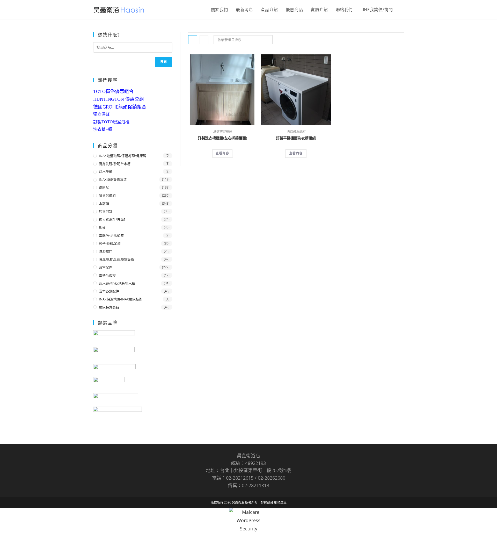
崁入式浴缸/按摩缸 (113, 219)
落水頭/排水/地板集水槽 (117, 283)
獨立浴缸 (101, 114)
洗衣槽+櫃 (102, 129)
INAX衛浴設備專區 (113, 179)
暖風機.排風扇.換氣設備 (116, 259)
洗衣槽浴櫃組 (222, 131)
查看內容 (222, 153)
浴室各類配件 (109, 291)
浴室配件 (105, 267)
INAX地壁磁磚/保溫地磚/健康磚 (122, 155)
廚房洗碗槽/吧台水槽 (114, 163)
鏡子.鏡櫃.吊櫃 (110, 243)
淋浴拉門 (105, 251)
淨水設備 (105, 171)
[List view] (204, 39)
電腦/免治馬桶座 (111, 235)
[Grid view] (192, 39)
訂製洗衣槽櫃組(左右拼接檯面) (222, 137)
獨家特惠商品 (109, 307)
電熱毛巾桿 (107, 275)
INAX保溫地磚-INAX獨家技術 (120, 299)
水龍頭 (104, 203)
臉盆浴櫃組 (107, 195)
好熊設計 (267, 502)
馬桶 (102, 227)
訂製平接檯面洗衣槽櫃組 (296, 137)
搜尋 (163, 62)
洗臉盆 (104, 187)
